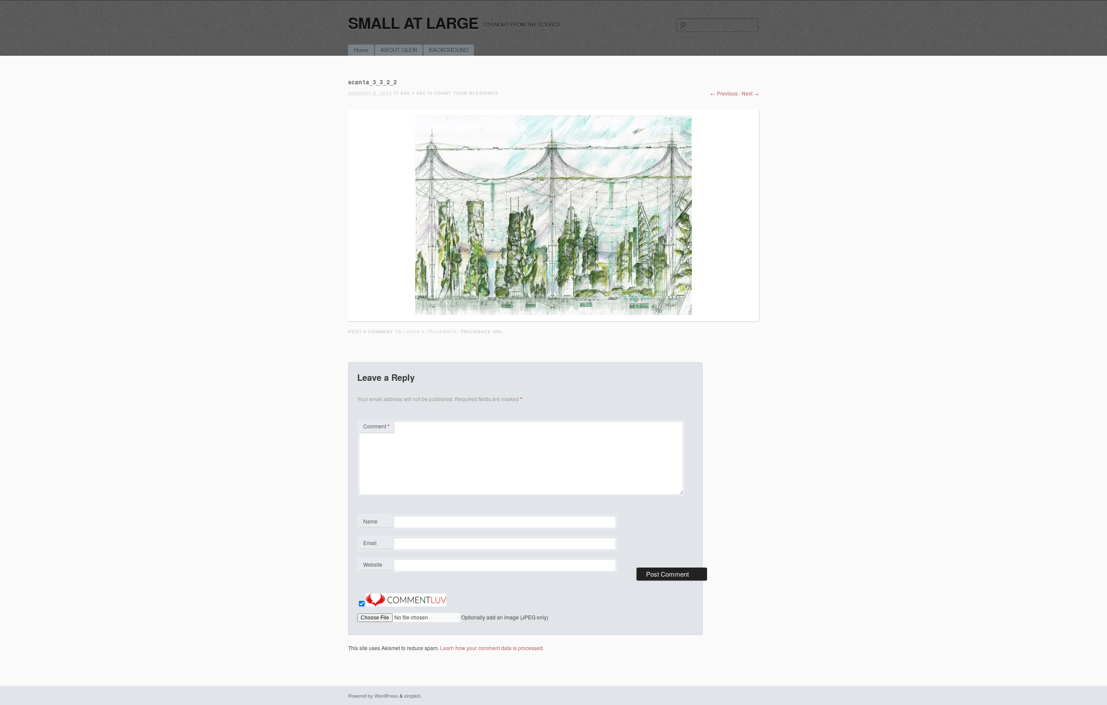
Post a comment (370, 331)
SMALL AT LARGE (413, 22)
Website (372, 564)
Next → (750, 93)
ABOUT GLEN (399, 50)
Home (361, 50)
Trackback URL (482, 331)
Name (376, 522)
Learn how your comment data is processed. (492, 647)
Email (376, 544)
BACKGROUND (448, 50)
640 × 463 (413, 93)
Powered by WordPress (373, 695)
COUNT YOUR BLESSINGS (466, 93)
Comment (376, 426)
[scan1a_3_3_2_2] (553, 312)
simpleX (412, 695)
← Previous (724, 93)
